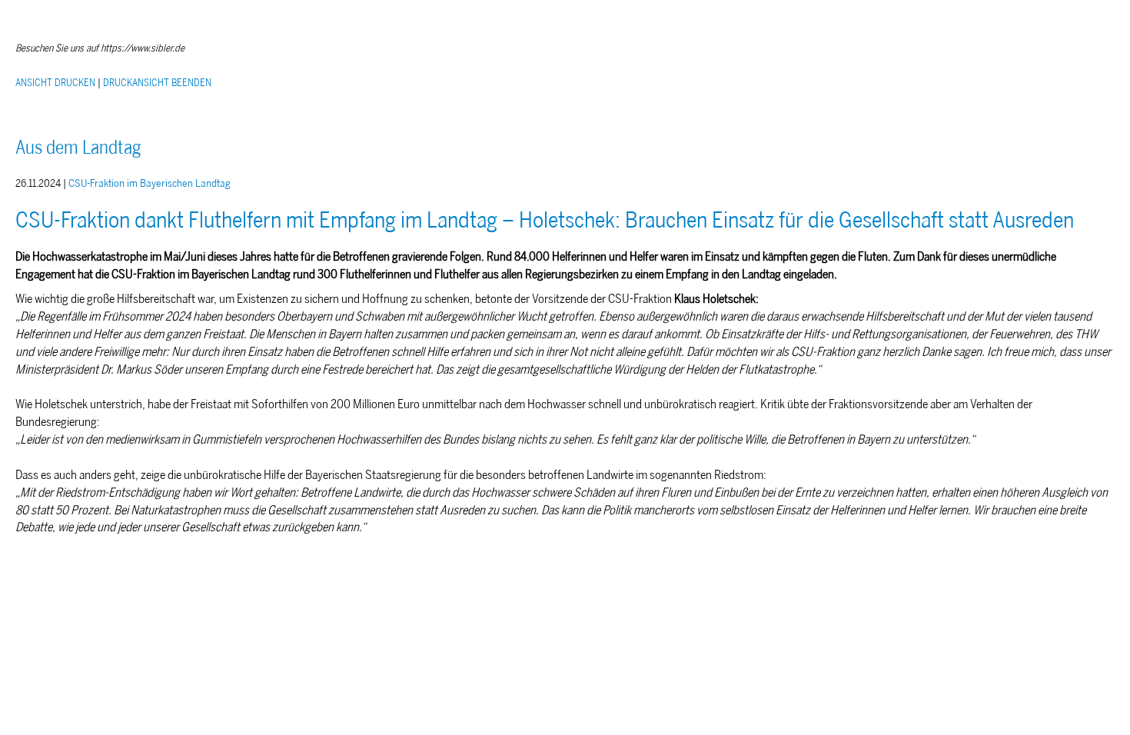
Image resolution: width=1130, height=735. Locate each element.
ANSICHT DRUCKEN (55, 82)
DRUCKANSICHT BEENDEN (157, 82)
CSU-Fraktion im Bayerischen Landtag (149, 183)
